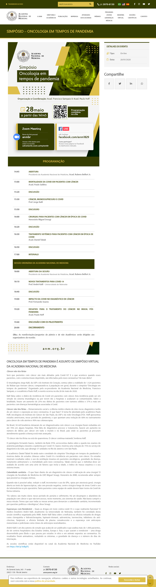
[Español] (127, 4)
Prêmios (97, 16)
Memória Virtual (120, 16)
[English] (123, 4)
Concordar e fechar (132, 580)
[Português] (119, 4)
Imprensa (74, 16)
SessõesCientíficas (132, 16)
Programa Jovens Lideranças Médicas (109, 16)
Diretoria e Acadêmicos (51, 16)
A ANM (39, 16)
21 (107, 5)
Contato (144, 16)
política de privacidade (45, 581)
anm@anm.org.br (50, 573)
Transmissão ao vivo (15, 4)
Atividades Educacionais (86, 16)
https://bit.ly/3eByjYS (19, 547)
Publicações (63, 16)
